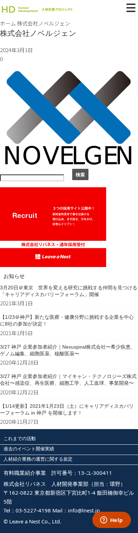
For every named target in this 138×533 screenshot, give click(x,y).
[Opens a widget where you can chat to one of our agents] (111, 520)
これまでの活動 (20, 438)
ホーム (8, 23)
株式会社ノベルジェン (38, 33)
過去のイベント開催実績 (29, 448)
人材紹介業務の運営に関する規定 (38, 459)
